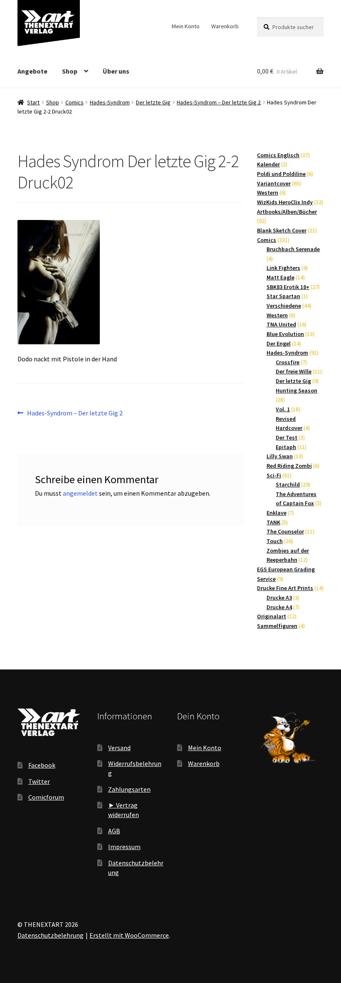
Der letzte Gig (153, 102)
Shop (69, 71)
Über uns (116, 71)
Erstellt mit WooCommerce (129, 935)
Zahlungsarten (129, 789)
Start (33, 102)
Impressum (124, 846)
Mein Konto (186, 26)
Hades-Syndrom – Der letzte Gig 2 (219, 102)
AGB (114, 831)
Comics (74, 102)
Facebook (41, 765)
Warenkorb (225, 26)
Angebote (32, 71)
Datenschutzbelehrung (50, 935)
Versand (119, 747)
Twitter (39, 781)
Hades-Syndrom (110, 102)
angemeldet (80, 493)
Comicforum (46, 797)
